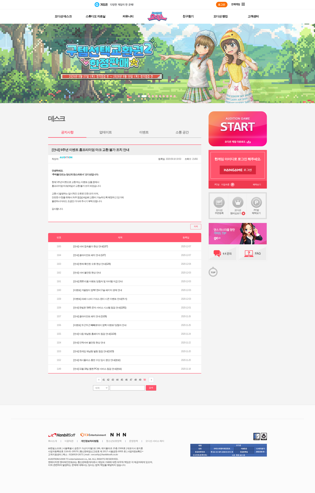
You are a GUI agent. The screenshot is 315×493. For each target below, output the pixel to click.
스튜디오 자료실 (95, 16)
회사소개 (52, 441)
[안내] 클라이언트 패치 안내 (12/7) (89, 255)
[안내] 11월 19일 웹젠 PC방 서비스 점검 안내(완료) (97, 368)
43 (113, 379)
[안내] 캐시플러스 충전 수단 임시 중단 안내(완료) (96, 360)
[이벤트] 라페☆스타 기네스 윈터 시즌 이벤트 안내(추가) (100, 299)
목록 (196, 226)
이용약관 (69, 441)
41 (103, 379)
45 (122, 379)
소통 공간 (182, 132)
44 (117, 379)
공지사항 (67, 132)
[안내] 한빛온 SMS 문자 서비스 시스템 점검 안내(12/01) (99, 307)
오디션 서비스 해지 (154, 441)
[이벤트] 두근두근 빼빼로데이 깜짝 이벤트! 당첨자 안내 (99, 325)
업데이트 (105, 132)
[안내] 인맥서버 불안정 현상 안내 (89, 342)
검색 (151, 387)
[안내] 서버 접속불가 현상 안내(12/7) (90, 246)
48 (135, 379)
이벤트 (144, 132)
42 (108, 379)
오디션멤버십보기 (235, 212)
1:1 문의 (223, 253)
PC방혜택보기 (256, 211)
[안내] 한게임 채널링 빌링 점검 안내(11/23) (93, 351)
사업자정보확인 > (135, 451)
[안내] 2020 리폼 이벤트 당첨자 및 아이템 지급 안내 (97, 281)
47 (131, 379)
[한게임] (79, 4)
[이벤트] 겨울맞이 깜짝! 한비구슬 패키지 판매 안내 (97, 290)
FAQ (253, 253)
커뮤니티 (127, 16)
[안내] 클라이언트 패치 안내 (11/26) (90, 316)
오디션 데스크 (63, 16)
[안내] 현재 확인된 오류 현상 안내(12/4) (91, 264)
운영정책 (133, 441)
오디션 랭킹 (220, 16)
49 (140, 379)
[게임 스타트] (238, 124)
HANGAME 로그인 (238, 170)
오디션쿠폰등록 (219, 211)
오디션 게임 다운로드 (238, 141)
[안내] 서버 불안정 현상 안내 (87, 272)
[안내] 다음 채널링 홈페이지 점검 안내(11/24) (94, 333)
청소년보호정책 (113, 441)
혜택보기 (257, 184)
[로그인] (222, 4)
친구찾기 (188, 16)
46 (126, 379)
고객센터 (253, 16)
